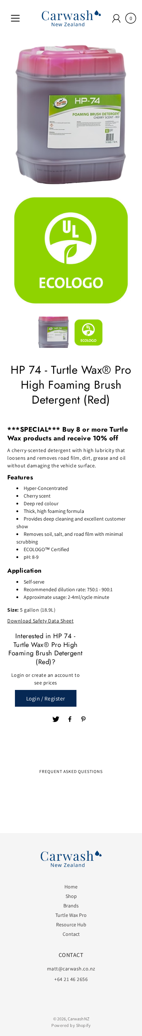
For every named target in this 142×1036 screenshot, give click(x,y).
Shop (71, 896)
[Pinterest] (84, 719)
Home (71, 886)
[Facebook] (70, 719)
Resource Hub (71, 924)
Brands (71, 905)
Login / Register (45, 698)
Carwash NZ (78, 1018)
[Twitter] (56, 719)
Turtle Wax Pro (71, 915)
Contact (71, 934)
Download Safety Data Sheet (40, 620)
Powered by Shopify (71, 1025)
